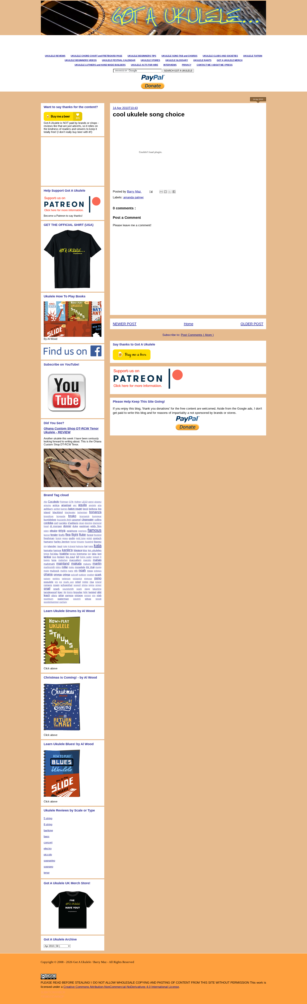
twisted (92, 592)
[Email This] (161, 191)
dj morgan (56, 526)
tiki (65, 592)
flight (74, 534)
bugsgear (96, 516)
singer (98, 585)
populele (48, 582)
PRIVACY (186, 65)
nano (70, 571)
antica (56, 505)
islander (51, 546)
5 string (48, 818)
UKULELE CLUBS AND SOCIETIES (220, 56)
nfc (76, 570)
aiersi (91, 502)
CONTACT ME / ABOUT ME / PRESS (215, 65)
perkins (56, 578)
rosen (56, 585)
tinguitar (77, 592)
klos (85, 550)
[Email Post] (151, 191)
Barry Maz (134, 191)
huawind (89, 542)
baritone (48, 830)
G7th (71, 502)
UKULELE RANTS (202, 60)
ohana (48, 574)
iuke (65, 546)
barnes (64, 509)
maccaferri (75, 560)
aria (99, 505)
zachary (63, 602)
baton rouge (75, 508)
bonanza (95, 512)
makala (76, 563)
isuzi (59, 546)
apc (75, 505)
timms (70, 592)
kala (97, 545)
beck (85, 509)
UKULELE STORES (150, 60)
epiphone (72, 531)
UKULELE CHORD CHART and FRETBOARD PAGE (96, 56)
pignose (88, 578)
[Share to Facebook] (174, 191)
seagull (77, 585)
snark (56, 589)
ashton (57, 509)
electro (48, 848)
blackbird (58, 512)
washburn (48, 599)
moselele (80, 567)
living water (86, 557)
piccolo (48, 854)
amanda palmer (133, 197)
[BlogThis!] (165, 191)
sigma (91, 585)
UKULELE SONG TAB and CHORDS (179, 56)
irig (45, 546)
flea (68, 534)
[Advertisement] (104, 43)
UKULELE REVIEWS (55, 56)
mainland (62, 563)
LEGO (85, 502)
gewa (65, 538)
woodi (98, 599)
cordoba (48, 522)
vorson (87, 595)
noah (82, 570)
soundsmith (68, 589)
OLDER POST (252, 324)
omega (58, 574)
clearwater (88, 519)
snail (47, 588)
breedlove (48, 516)
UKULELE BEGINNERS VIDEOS (81, 60)
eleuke (53, 530)
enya (61, 530)
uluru (54, 595)
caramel (76, 519)
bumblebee (50, 519)
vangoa (69, 595)
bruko (72, 516)
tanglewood (50, 592)
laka (94, 553)
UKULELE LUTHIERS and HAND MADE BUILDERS (100, 65)
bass (46, 836)
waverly (77, 599)
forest (90, 535)
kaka (90, 546)
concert (48, 842)
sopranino (49, 860)
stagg (87, 589)
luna (54, 560)
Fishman (64, 502)
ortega (66, 574)
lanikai (47, 556)
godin (72, 538)
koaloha (64, 553)
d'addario (73, 523)
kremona (82, 553)
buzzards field (64, 520)
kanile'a (67, 550)
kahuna (80, 546)
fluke (82, 534)
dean (81, 523)
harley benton (61, 541)
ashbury (48, 509)
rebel (78, 582)
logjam (96, 557)
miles (58, 567)
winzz (88, 598)
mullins (63, 571)
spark (79, 589)
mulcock (54, 570)
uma (61, 595)
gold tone (81, 538)
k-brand (72, 546)
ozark (98, 574)
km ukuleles (94, 550)
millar (65, 567)
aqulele (92, 505)
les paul (70, 557)
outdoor (82, 575)
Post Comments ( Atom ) (197, 335)
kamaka (48, 550)
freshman (49, 538)
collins (98, 519)
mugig (98, 567)
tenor (47, 872)
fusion (58, 538)
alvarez (97, 502)
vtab (99, 595)
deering (88, 523)
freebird (97, 535)
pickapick (77, 578)
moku (71, 567)
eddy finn (95, 526)
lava (54, 557)
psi (60, 582)
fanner (47, 535)
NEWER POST (124, 324)
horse (73, 542)
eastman (84, 526)
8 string (48, 824)
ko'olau (54, 553)
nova (90, 570)
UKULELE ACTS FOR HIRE (144, 65)
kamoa (57, 550)
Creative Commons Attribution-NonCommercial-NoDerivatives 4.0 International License (121, 987)
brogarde (60, 516)
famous (94, 530)
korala (73, 554)
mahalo (97, 559)
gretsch (97, 538)
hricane (80, 542)
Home (188, 324)
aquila (82, 505)
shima (85, 585)
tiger (60, 592)
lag (89, 554)
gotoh (89, 538)
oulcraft (74, 575)
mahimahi (49, 564)
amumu (47, 505)
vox (93, 595)
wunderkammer (51, 602)
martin (97, 563)
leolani (60, 557)
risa (92, 582)
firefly (62, 535)
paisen (47, 578)
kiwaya (78, 550)
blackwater (70, 512)
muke (46, 571)
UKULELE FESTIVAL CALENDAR (118, 60)
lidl (77, 557)
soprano (48, 866)
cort (56, 523)
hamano (48, 541)
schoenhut (66, 585)
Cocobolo (53, 501)
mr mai (90, 567)
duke (75, 526)
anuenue (66, 505)
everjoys (82, 531)
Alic (45, 502)
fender (54, 534)
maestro (87, 560)
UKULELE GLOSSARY (176, 60)
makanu (87, 564)
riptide (85, 582)
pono (97, 578)
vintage (79, 595)
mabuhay (63, 560)
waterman (63, 598)
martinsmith (49, 567)
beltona (93, 509)
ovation (90, 575)
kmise (46, 554)
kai (86, 546)
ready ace (68, 582)
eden (46, 531)
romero (48, 585)
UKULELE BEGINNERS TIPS (142, 56)
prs (56, 582)
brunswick (84, 516)
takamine (97, 589)
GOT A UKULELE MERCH (230, 60)
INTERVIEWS (170, 65)
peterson (66, 578)
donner (67, 526)
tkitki (85, 592)
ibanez (97, 541)
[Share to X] (169, 191)
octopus (97, 571)
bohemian (82, 512)
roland (98, 582)
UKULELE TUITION (252, 56)
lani (99, 553)
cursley (63, 523)
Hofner (77, 502)
